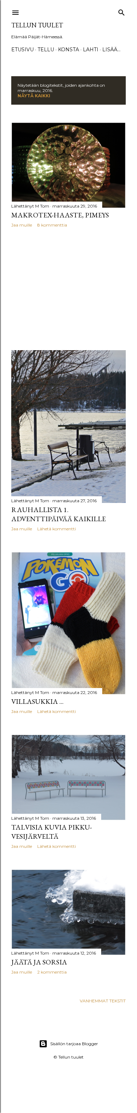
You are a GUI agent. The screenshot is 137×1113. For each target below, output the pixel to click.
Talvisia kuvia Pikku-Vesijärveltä (51, 832)
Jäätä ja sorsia (39, 962)
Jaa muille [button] (21, 225)
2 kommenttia (52, 972)
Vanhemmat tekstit (103, 1000)
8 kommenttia (52, 225)
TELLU (46, 49)
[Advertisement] (68, 289)
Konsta (68, 49)
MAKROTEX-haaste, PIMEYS (60, 215)
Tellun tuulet (37, 25)
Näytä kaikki (34, 95)
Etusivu (22, 49)
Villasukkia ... (37, 701)
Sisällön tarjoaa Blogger (74, 1043)
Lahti (90, 49)
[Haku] (121, 11)
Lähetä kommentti (56, 528)
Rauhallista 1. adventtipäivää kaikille (58, 514)
